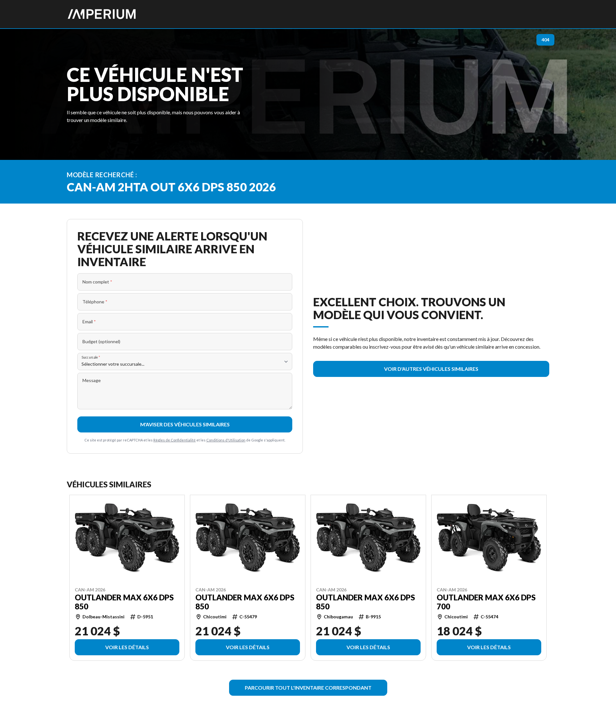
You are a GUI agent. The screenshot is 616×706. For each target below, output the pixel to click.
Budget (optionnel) (101, 341)
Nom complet (97, 281)
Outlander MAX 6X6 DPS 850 (124, 602)
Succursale (90, 357)
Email (89, 321)
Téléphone (94, 301)
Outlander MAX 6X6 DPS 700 (486, 602)
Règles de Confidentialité (174, 440)
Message (91, 380)
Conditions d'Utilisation (225, 440)
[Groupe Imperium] (102, 14)
